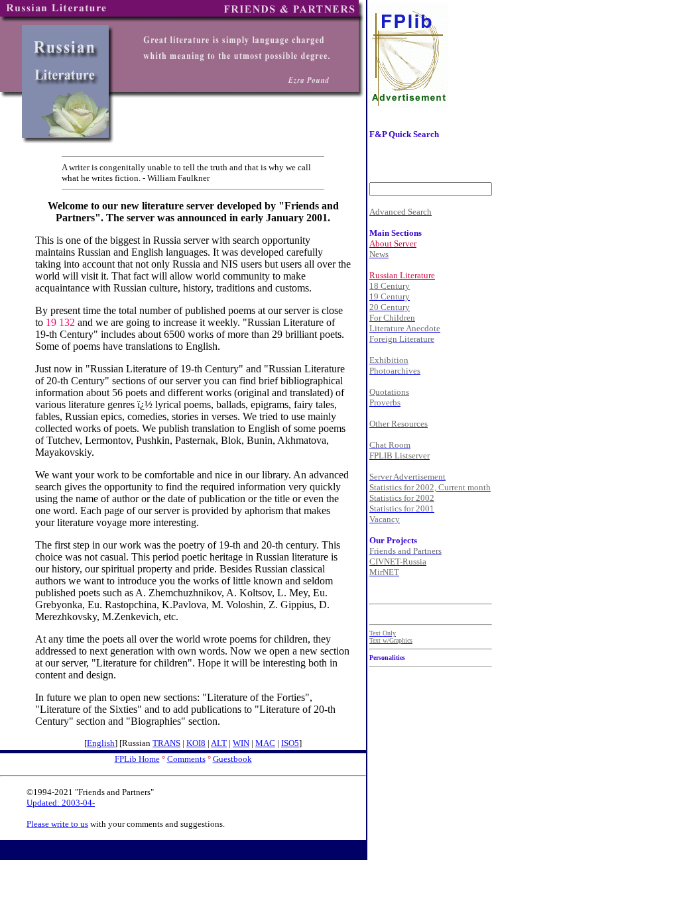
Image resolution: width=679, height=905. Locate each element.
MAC (265, 743)
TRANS (166, 743)
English (101, 743)
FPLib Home (137, 759)
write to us (69, 824)
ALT (219, 743)
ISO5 (290, 743)
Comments (186, 759)
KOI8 (196, 743)
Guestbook (232, 759)
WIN (241, 743)
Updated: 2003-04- (61, 803)
